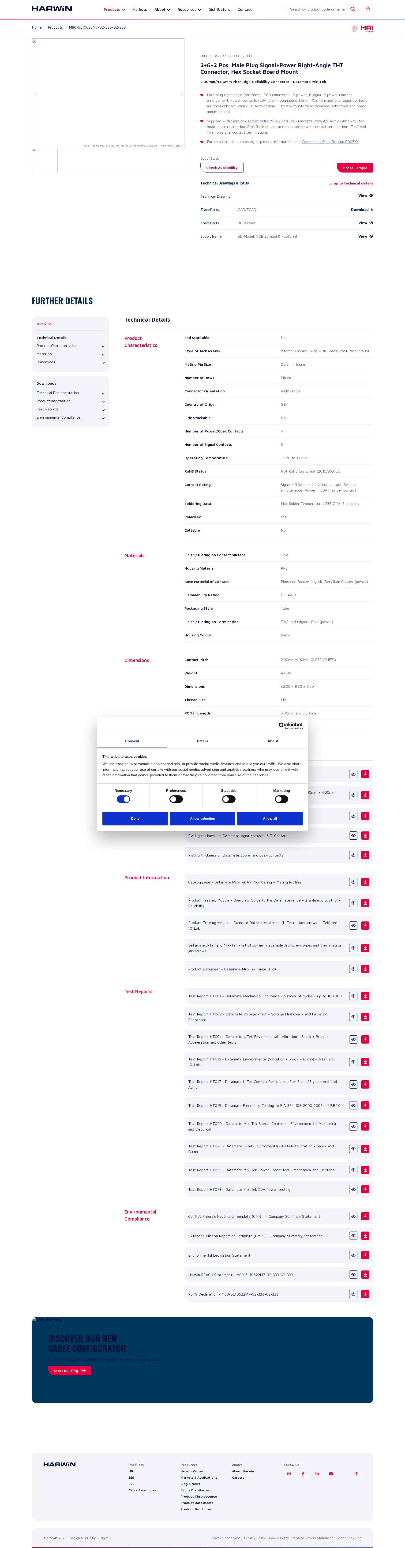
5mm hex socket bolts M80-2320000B (264, 121)
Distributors (219, 9)
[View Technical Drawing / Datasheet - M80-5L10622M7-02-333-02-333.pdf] (353, 774)
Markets (139, 9)
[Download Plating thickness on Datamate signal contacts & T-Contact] (365, 835)
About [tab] (273, 741)
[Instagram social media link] (289, 1474)
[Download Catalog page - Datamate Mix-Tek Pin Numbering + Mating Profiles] (365, 882)
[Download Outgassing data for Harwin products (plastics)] (365, 816)
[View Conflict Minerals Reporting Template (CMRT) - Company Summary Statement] (353, 1216)
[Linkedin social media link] (317, 1474)
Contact (245, 9)
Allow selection (202, 818)
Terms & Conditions (226, 1538)
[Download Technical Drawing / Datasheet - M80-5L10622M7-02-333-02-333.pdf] (365, 774)
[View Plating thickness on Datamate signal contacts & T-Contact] (353, 835)
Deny (135, 818)
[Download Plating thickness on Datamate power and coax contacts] (365, 855)
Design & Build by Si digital (89, 1538)
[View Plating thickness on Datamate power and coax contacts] (353, 855)
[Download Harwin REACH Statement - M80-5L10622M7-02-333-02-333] (365, 1274)
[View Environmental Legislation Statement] (353, 1255)
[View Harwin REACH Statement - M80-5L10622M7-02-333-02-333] (353, 1274)
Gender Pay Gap (349, 1538)
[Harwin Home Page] (48, 9)
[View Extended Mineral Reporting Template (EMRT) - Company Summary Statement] (353, 1236)
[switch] (176, 799)
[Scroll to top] (356, 1473)
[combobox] (322, 9)
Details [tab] (202, 741)
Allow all (270, 818)
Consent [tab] (132, 741)
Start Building (66, 1370)
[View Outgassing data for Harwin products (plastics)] (353, 816)
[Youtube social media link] (331, 1474)
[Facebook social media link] (303, 1474)
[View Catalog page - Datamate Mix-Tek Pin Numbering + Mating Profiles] (353, 882)
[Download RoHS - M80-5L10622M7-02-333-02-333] (365, 1294)
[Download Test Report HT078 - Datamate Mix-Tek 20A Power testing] (365, 1189)
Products (55, 27)
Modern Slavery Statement (313, 1538)
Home (37, 27)
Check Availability (222, 167)
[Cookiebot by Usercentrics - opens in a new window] (282, 725)
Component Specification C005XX (330, 141)
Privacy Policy (254, 1538)
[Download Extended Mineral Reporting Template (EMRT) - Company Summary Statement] (365, 1236)
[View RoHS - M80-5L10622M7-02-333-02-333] (353, 1294)
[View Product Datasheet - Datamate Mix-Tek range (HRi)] (353, 969)
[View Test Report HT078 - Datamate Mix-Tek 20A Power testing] (353, 1189)
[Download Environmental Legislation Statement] (365, 1255)
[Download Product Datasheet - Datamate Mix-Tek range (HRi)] (365, 969)
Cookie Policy (279, 1538)
